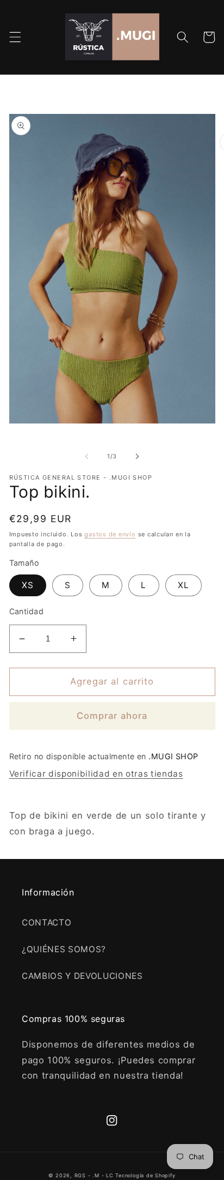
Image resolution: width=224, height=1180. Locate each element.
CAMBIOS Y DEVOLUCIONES (82, 976)
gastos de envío (110, 534)
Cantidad (26, 611)
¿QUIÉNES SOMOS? (64, 949)
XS (28, 585)
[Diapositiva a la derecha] (137, 456)
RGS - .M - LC (95, 1175)
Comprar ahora (112, 715)
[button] (15, 37)
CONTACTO (46, 922)
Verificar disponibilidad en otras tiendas (96, 773)
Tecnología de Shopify (145, 1175)
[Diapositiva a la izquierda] (87, 456)
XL (183, 585)
